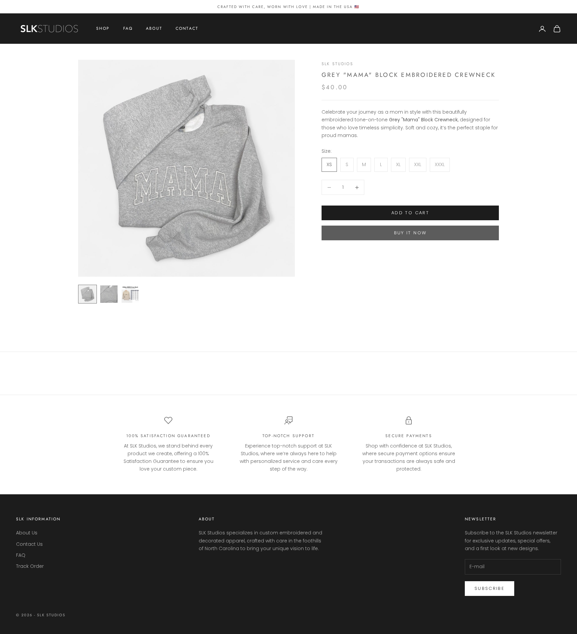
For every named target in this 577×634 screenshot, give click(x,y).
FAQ (128, 29)
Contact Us (29, 544)
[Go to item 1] (87, 294)
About (154, 29)
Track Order (30, 566)
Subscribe (489, 588)
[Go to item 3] (130, 294)
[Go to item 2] (109, 294)
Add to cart (410, 213)
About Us (26, 532)
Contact (187, 29)
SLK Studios (337, 64)
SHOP (103, 29)
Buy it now (410, 233)
